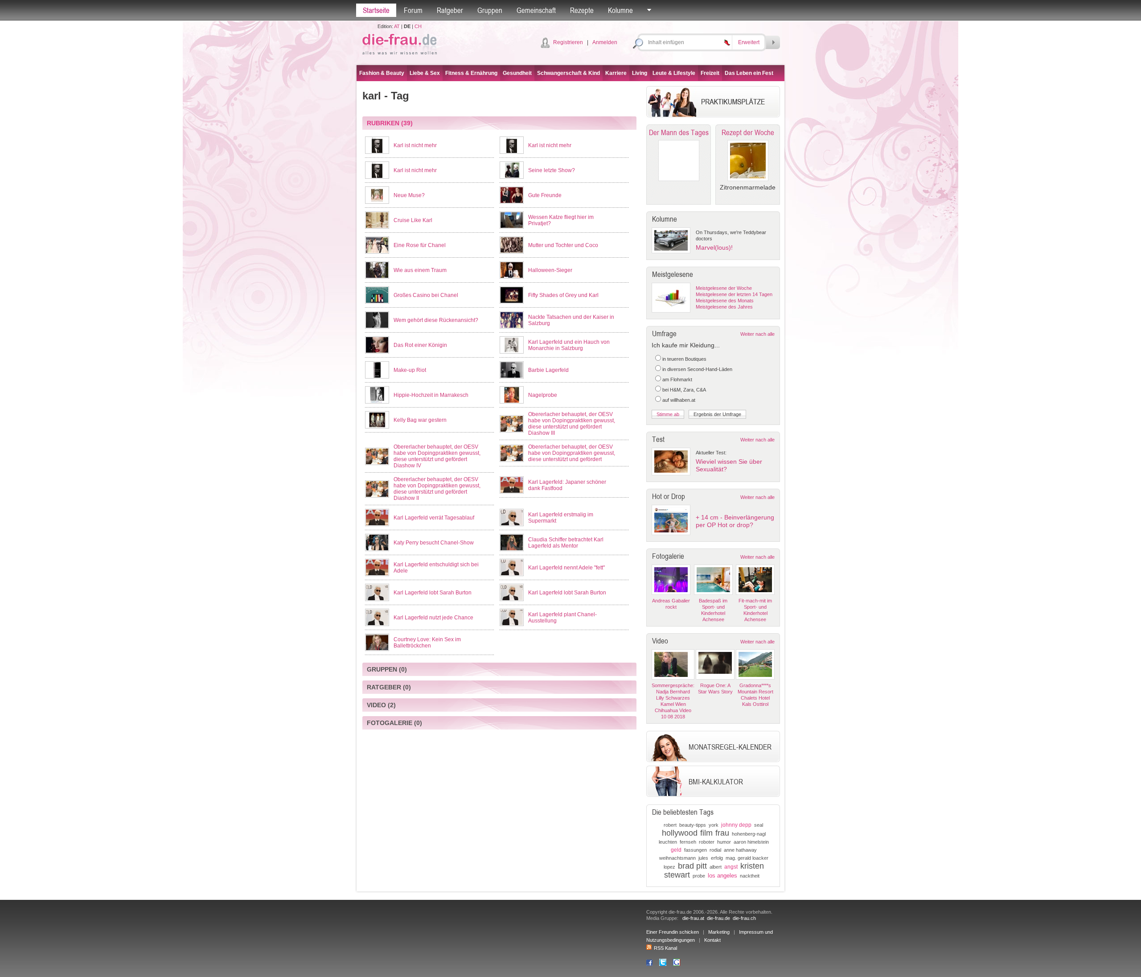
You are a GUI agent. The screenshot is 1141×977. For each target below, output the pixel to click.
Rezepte (582, 10)
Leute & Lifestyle (674, 73)
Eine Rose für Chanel (420, 245)
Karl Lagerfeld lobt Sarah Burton (433, 592)
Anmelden (604, 42)
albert (716, 867)
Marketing (719, 932)
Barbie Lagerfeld (548, 370)
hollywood (680, 833)
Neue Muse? (409, 195)
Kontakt (712, 940)
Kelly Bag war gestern (420, 420)
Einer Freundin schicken (672, 932)
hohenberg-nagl (749, 834)
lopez (669, 867)
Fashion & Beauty (381, 73)
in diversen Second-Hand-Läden (697, 369)
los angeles (722, 875)
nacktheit (749, 875)
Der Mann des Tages (679, 132)
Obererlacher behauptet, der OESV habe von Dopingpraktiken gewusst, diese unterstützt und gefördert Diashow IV (437, 456)
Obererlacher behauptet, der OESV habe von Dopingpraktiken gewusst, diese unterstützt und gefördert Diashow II (437, 488)
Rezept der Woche (748, 132)
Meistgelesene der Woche (724, 288)
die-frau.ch (744, 918)
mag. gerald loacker (747, 858)
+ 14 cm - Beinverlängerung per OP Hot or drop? (735, 521)
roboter (706, 842)
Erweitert (748, 42)
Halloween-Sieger (550, 270)
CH (418, 26)
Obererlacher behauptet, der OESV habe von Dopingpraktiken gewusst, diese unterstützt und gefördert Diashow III (571, 423)
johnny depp (736, 825)
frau (722, 833)
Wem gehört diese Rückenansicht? (436, 320)
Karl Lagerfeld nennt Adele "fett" (566, 568)
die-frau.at (693, 918)
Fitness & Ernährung (471, 73)
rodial (715, 850)
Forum (413, 10)
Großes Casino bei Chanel (426, 295)
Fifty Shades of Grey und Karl (563, 295)
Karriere (616, 73)
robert (670, 825)
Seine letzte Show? (551, 170)
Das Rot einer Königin (420, 345)
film (706, 833)
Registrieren (568, 42)
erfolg (717, 858)
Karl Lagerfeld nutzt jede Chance (433, 617)
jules (703, 858)
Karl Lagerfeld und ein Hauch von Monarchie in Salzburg (569, 345)
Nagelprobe (542, 395)
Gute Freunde (545, 195)
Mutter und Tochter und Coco (563, 245)
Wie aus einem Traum (420, 270)
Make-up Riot (410, 370)
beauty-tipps (692, 825)
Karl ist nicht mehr (415, 145)
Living (639, 73)
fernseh (688, 842)
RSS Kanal (665, 948)
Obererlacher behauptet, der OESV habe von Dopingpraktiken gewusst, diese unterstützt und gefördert (571, 453)
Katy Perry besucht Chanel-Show (434, 543)
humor (724, 842)
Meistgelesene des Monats (725, 300)
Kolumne (620, 10)
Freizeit (710, 73)
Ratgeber (450, 10)
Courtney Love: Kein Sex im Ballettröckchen (427, 642)
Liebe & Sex (425, 73)
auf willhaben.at (678, 400)
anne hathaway (740, 850)
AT (397, 26)
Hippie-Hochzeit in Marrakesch (431, 395)
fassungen (695, 850)
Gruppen (489, 10)
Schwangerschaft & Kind (568, 73)
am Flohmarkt (677, 379)
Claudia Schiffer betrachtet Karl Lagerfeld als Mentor (565, 542)
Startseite (376, 10)
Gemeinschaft (536, 10)
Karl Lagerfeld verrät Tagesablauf (434, 518)
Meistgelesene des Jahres (724, 306)
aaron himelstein (751, 842)
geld (676, 850)
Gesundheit (517, 73)
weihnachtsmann (677, 858)
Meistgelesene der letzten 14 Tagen (734, 294)
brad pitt (692, 866)
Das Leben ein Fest (749, 73)
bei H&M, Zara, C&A (684, 389)
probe (699, 875)
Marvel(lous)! (714, 247)
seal (758, 825)
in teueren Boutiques (684, 359)
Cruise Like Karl (413, 220)
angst (731, 867)
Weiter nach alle (757, 334)
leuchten (668, 842)
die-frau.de (718, 918)
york (713, 825)
